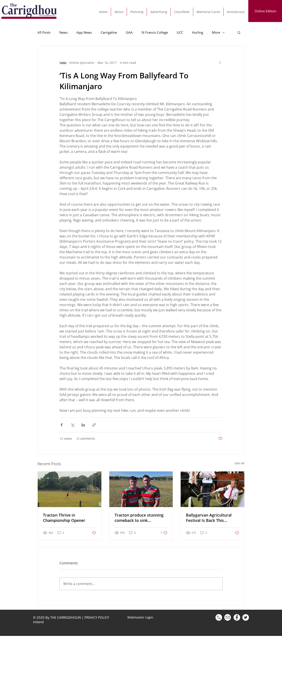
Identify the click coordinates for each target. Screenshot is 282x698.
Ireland (39, 622)
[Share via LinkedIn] (83, 425)
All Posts (43, 32)
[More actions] (220, 62)
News (63, 32)
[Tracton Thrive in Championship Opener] (69, 489)
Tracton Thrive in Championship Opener (64, 517)
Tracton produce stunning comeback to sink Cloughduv (139, 517)
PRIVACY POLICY (96, 617)
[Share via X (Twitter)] (72, 425)
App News (84, 32)
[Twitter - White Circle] (245, 617)
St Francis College (154, 32)
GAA (129, 32)
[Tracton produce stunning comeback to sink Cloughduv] (141, 489)
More (216, 32)
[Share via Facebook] (61, 425)
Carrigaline (109, 32)
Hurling (197, 32)
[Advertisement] (132, 667)
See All (240, 463)
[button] (239, 32)
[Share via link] (94, 425)
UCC (180, 32)
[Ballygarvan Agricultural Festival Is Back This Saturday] (212, 489)
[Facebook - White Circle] (237, 617)
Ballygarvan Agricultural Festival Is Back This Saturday (209, 517)
